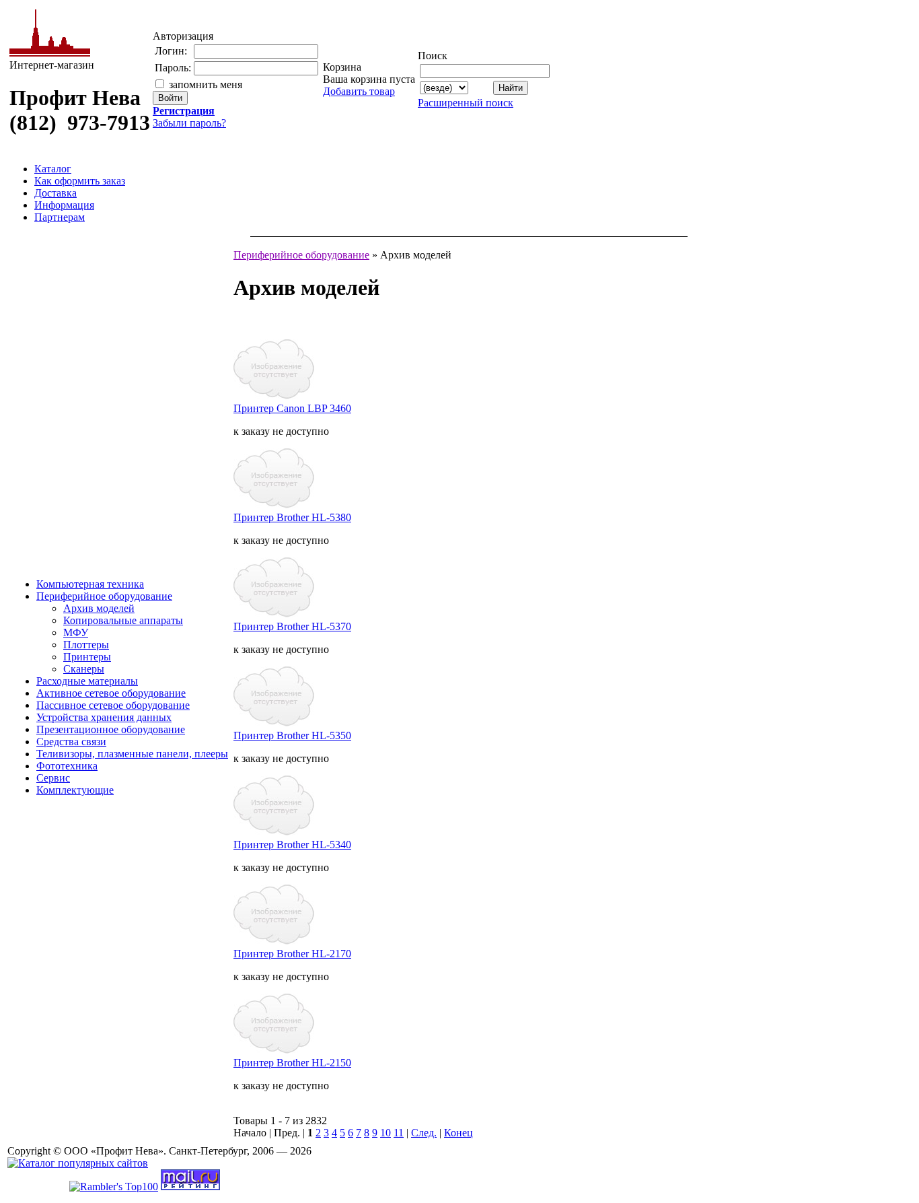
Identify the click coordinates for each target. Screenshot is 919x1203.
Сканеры (83, 669)
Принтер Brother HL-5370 (292, 626)
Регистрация (184, 110)
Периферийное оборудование (104, 596)
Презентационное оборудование (110, 729)
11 (399, 1132)
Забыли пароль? (189, 123)
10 (385, 1132)
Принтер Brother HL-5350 (292, 735)
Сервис (53, 778)
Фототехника (67, 765)
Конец (458, 1132)
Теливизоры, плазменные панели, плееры (132, 753)
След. (424, 1132)
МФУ (75, 632)
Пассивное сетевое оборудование (113, 705)
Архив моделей (99, 608)
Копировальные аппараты (123, 620)
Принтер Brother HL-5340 (292, 844)
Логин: (171, 51)
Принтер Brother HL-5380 (292, 517)
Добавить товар (359, 91)
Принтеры (87, 656)
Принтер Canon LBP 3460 (292, 408)
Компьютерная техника (90, 584)
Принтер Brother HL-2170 (292, 953)
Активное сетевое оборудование (111, 693)
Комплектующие (75, 790)
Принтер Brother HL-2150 (292, 1062)
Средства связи (71, 741)
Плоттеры (86, 644)
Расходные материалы (87, 681)
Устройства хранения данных (104, 717)
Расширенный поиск (465, 102)
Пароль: (173, 67)
